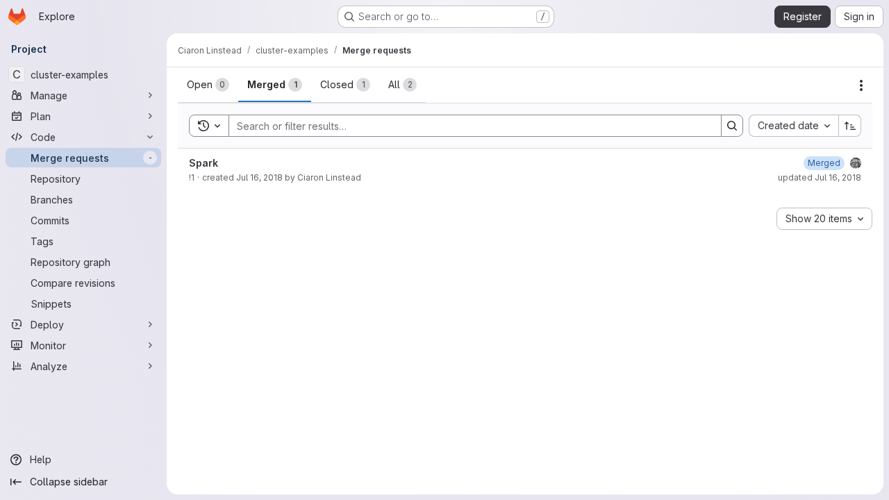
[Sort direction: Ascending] (850, 126)
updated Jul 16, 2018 (819, 177)
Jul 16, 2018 (259, 177)
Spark (203, 163)
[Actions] (861, 85)
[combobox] (793, 126)
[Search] (732, 126)
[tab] (208, 84)
